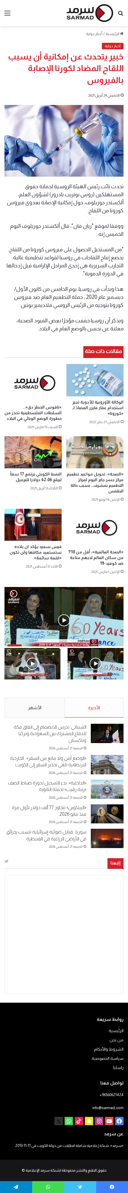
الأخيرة (94, 707)
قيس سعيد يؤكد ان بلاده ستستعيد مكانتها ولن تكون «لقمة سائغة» (36, 552)
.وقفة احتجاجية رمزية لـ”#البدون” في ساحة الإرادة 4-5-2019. (98, 692)
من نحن (117, 1040)
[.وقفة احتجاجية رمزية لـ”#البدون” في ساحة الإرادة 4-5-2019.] (96, 663)
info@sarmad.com (108, 1108)
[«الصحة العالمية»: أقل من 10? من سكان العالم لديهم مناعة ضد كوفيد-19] (95, 527)
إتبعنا (115, 862)
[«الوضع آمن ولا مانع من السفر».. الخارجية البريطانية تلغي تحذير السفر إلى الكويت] (107, 764)
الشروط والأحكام (109, 1049)
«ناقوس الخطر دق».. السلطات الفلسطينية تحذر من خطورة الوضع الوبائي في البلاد (33, 413)
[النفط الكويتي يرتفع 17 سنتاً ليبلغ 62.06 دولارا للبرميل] (33, 452)
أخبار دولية (94, 34)
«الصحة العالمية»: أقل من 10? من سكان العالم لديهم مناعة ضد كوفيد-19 (96, 558)
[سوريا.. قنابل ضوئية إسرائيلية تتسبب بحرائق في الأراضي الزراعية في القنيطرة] (107, 838)
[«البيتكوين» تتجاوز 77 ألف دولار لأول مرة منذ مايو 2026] (107, 814)
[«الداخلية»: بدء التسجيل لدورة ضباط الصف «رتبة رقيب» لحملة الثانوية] (107, 789)
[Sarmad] (90, 13)
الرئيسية (113, 34)
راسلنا (118, 1067)
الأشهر (34, 707)
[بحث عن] (121, 15)
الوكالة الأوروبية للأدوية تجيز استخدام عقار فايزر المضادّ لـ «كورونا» (98, 408)
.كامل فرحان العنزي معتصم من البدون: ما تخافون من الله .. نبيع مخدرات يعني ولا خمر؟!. (33, 692)
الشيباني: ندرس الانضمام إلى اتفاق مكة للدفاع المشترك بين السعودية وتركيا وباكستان (50, 733)
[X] (58, 1121)
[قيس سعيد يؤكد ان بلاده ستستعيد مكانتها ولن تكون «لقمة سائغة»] (33, 525)
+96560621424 (112, 1094)
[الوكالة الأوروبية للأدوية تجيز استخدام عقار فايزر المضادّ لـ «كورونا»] (95, 380)
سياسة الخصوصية (108, 1058)
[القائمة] (7, 15)
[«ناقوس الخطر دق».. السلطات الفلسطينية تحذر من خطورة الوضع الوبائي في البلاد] (33, 382)
